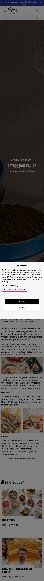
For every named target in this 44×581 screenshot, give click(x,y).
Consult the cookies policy (10, 286)
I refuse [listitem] (22, 308)
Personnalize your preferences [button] (14, 289)
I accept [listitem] (22, 301)
